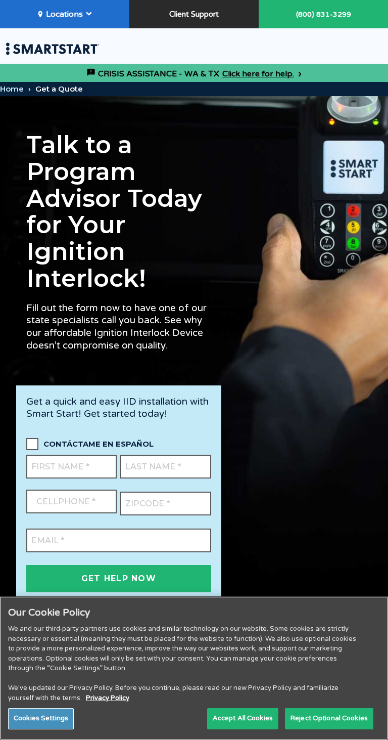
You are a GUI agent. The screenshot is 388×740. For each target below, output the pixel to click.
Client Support (194, 14)
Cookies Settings (41, 718)
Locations (64, 14)
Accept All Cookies (243, 718)
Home (12, 89)
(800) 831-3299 (323, 14)
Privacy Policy (107, 698)
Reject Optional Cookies (329, 718)
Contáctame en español (98, 444)
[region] (194, 668)
